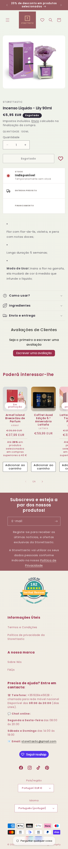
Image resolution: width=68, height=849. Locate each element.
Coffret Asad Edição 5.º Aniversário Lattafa (43, 420)
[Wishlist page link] (42, 20)
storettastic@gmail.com (39, 741)
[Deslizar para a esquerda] (26, 481)
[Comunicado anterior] (7, 5)
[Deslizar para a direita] (42, 481)
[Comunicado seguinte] (61, 5)
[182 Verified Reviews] (34, 605)
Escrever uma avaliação (34, 353)
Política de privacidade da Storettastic (26, 637)
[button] (7, 20)
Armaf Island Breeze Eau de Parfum (15, 418)
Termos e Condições (22, 627)
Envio (35, 121)
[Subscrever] (56, 521)
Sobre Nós (15, 662)
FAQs (11, 670)
